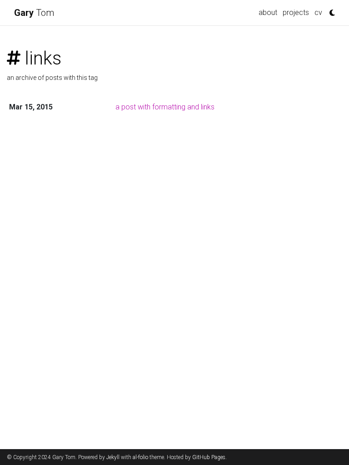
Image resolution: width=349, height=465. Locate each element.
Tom (34, 12)
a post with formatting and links (164, 107)
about (268, 12)
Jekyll (113, 457)
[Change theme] (330, 10)
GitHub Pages (208, 457)
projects (296, 12)
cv (318, 12)
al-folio (140, 457)
